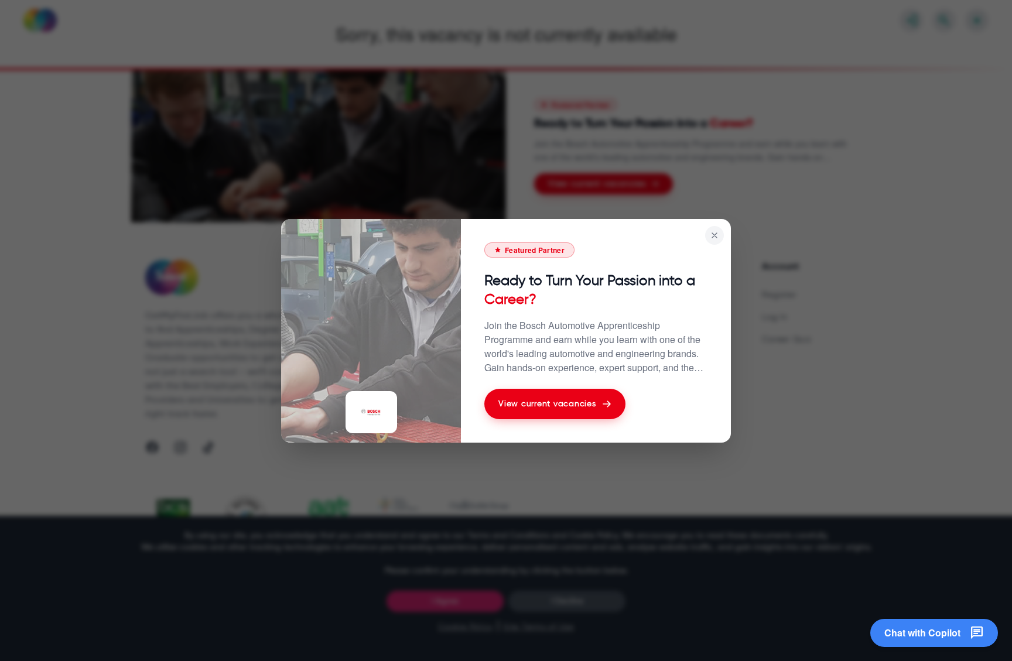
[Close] (714, 235)
